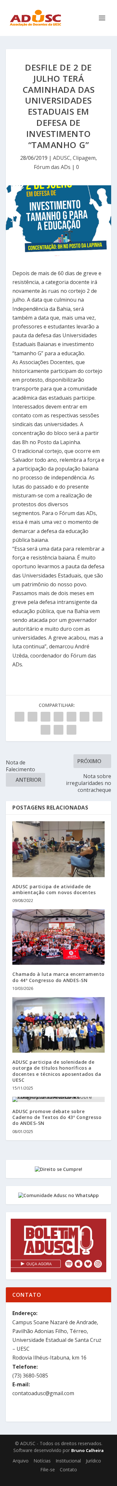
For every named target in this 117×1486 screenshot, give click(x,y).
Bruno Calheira (87, 1450)
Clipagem (84, 157)
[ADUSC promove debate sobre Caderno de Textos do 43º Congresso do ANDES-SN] (58, 1099)
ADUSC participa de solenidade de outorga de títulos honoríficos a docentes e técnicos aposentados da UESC (56, 1071)
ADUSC (61, 157)
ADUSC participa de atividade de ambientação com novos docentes (54, 889)
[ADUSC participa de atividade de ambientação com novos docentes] (58, 849)
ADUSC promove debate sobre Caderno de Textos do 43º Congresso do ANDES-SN (56, 1117)
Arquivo (21, 1461)
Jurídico (93, 1461)
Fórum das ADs (52, 167)
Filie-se (47, 1469)
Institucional (68, 1461)
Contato (68, 1469)
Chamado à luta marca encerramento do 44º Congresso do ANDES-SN (58, 977)
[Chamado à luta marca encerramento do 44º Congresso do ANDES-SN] (58, 937)
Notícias (42, 1461)
